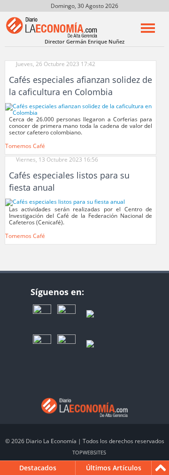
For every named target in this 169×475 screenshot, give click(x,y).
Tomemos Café (25, 146)
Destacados (37, 467)
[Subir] (161, 468)
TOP (89, 452)
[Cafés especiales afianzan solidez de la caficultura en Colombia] (80, 109)
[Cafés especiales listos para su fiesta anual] (65, 202)
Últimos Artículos (113, 467)
